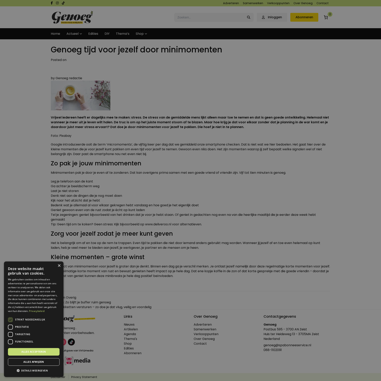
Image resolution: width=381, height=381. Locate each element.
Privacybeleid (36, 311)
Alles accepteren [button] (33, 351)
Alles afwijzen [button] (33, 362)
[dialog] (190, 190)
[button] (34, 370)
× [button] (59, 265)
